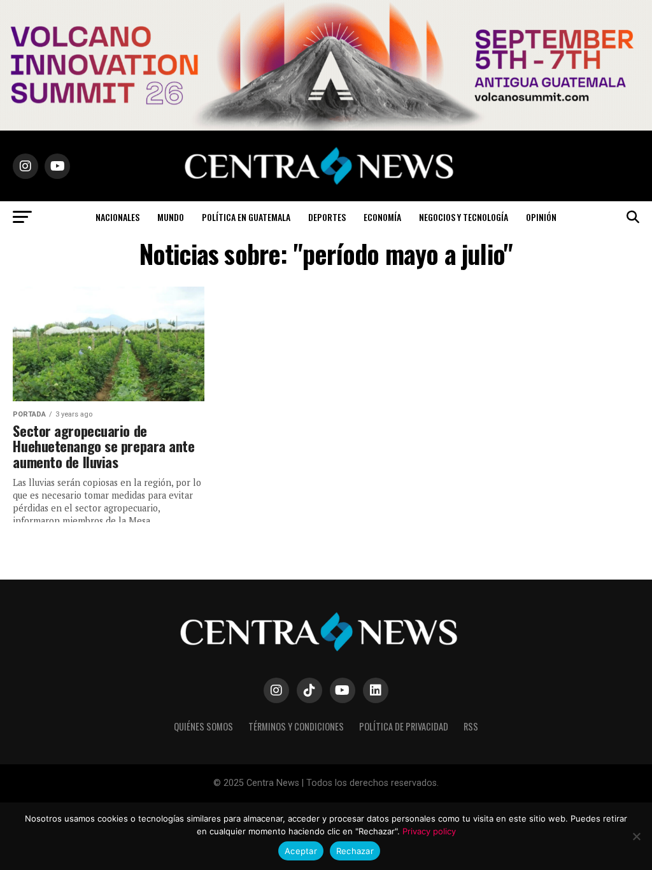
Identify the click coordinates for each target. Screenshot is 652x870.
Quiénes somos (203, 726)
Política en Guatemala (246, 217)
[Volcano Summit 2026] (326, 127)
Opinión (541, 217)
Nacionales (117, 217)
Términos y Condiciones (296, 726)
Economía (382, 217)
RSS (471, 726)
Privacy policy (429, 831)
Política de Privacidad (403, 726)
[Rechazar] (636, 836)
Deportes (327, 217)
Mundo (170, 217)
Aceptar (301, 851)
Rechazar (355, 851)
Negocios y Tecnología (463, 217)
